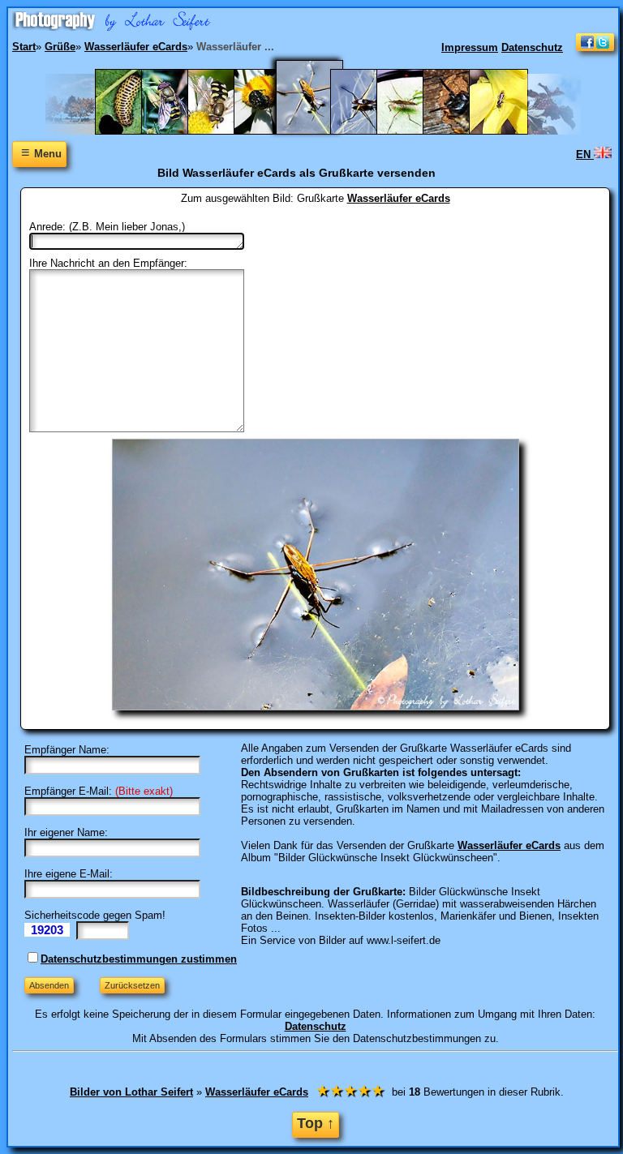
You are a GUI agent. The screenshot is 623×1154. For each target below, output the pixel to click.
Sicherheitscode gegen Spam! (94, 915)
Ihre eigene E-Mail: (68, 874)
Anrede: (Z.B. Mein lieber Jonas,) (107, 227)
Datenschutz (532, 47)
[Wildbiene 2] (460, 131)
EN (585, 154)
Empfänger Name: (67, 750)
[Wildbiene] (506, 131)
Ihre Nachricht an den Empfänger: (108, 263)
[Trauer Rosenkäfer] (271, 131)
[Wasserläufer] (367, 131)
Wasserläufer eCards (398, 198)
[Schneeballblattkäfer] (132, 131)
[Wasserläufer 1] (319, 131)
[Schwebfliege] (178, 131)
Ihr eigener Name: (66, 832)
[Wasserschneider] (414, 131)
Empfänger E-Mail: (68, 791)
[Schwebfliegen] (225, 131)
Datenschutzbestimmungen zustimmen (139, 959)
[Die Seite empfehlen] (595, 47)
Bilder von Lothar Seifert (131, 1092)
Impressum (469, 47)
